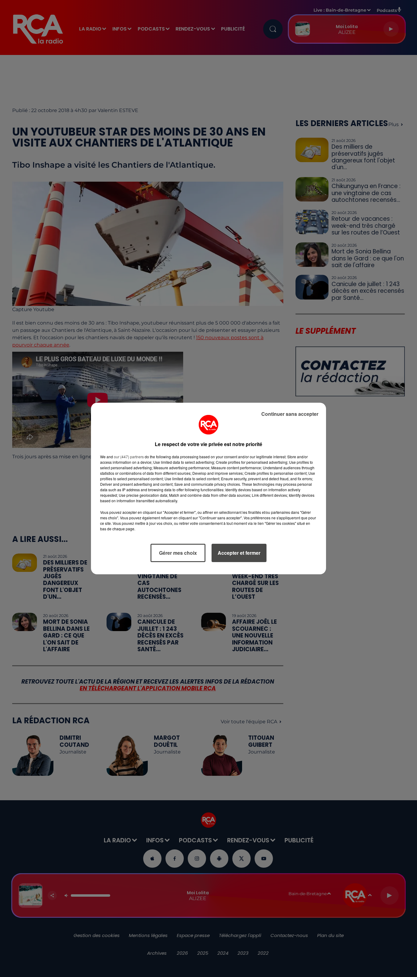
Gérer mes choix (178, 552)
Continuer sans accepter (289, 413)
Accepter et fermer (239, 552)
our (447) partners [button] (129, 456)
